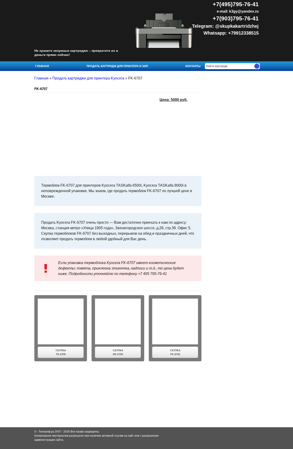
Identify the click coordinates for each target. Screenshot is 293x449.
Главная (42, 66)
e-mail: (237, 11)
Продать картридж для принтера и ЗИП (117, 66)
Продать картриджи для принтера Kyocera (88, 78)
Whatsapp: (215, 32)
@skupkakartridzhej (237, 26)
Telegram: (203, 26)
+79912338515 (243, 32)
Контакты (193, 66)
